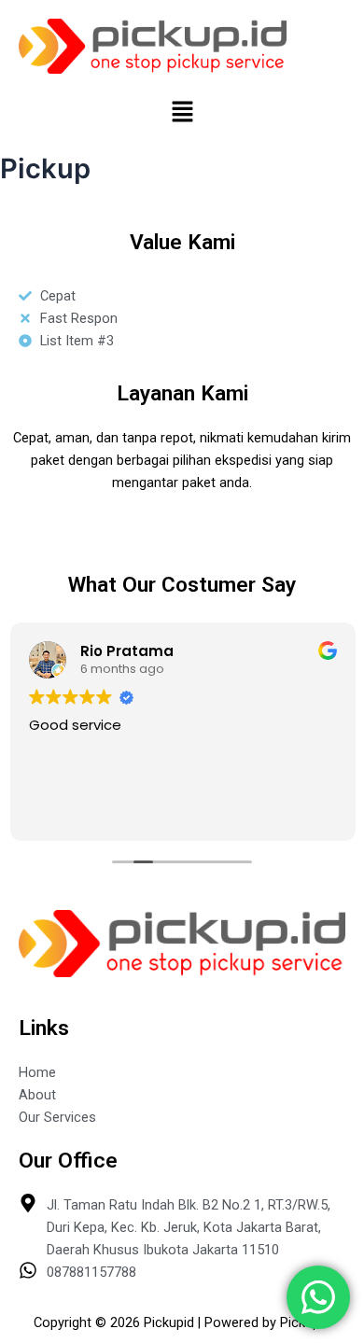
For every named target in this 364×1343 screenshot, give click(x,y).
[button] (182, 112)
